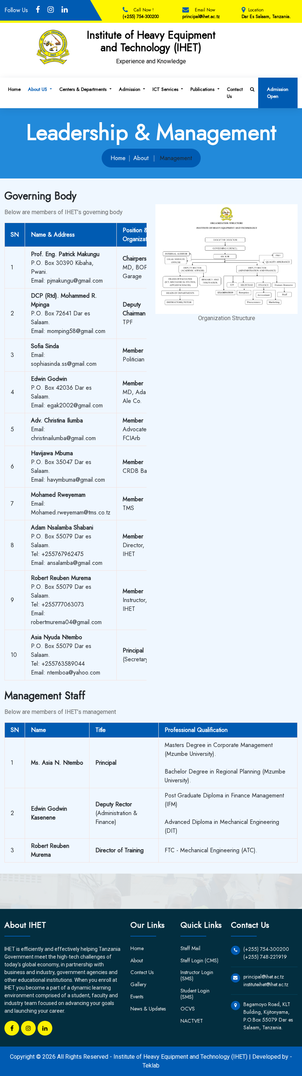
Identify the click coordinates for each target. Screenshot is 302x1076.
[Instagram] (28, 1028)
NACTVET (191, 1020)
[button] (252, 89)
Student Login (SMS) (195, 994)
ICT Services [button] (166, 89)
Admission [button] (130, 89)
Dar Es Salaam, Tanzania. (266, 16)
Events (136, 996)
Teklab (151, 1065)
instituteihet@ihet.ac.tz (265, 984)
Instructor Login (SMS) (196, 975)
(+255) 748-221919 (265, 956)
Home (14, 89)
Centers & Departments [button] (83, 89)
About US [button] (38, 89)
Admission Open (277, 93)
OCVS (187, 1008)
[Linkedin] (45, 1028)
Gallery (138, 984)
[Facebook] (11, 1028)
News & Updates (148, 1008)
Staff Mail (190, 948)
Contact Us (235, 93)
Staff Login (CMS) (199, 960)
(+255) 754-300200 (141, 16)
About (140, 158)
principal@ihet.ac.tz (201, 16)
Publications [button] (203, 89)
